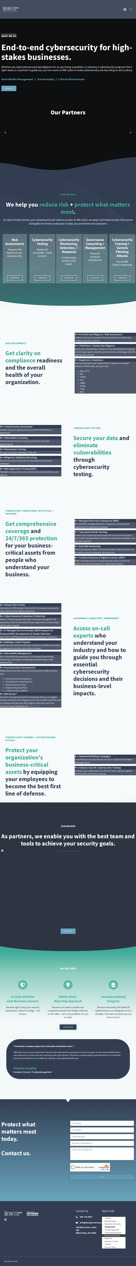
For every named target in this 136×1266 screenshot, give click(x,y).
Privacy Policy (110, 1247)
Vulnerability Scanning (16, 437)
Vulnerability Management (18, 653)
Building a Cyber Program (17, 642)
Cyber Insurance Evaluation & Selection (25, 616)
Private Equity (45, 79)
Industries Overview (113, 1224)
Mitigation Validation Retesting (21, 457)
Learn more (34, 706)
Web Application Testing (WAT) (21, 468)
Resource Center (111, 1241)
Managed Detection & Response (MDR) (99, 520)
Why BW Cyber (110, 1221)
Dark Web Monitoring (90, 546)
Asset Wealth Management (17, 79)
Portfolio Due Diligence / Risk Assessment (100, 334)
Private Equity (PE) (112, 1230)
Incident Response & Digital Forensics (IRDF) (102, 557)
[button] (125, 9)
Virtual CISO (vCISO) (15, 604)
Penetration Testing (15, 449)
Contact (108, 1218)
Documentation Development (20, 667)
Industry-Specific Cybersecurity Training (100, 767)
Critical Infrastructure (71, 79)
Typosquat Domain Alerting (93, 531)
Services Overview (112, 1235)
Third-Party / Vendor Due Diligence (97, 345)
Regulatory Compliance (91, 359)
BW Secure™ (11, 693)
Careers (108, 1244)
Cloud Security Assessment (19, 426)
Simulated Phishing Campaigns (95, 756)
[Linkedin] (5, 1219)
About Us (108, 1238)
